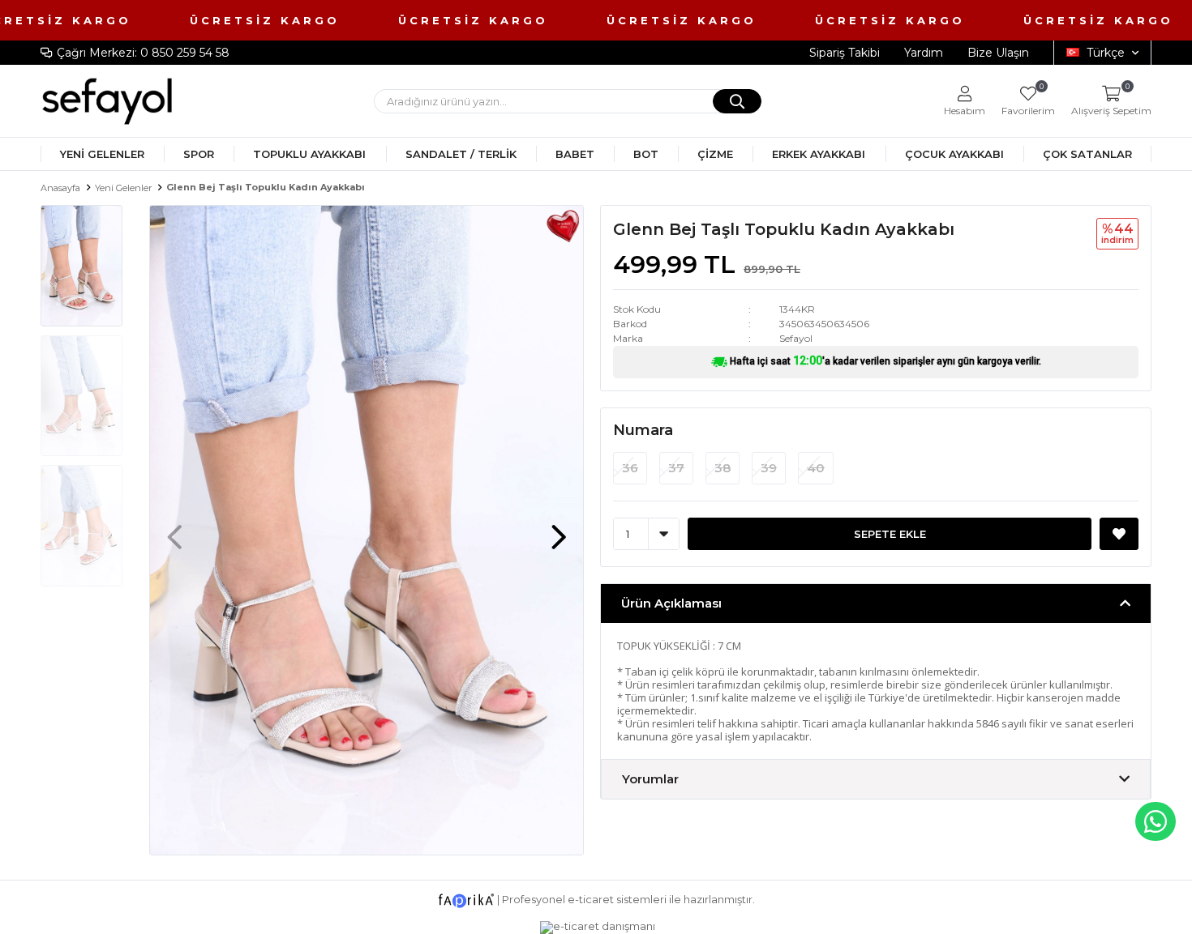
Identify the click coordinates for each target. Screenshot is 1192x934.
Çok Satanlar (1087, 153)
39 (769, 468)
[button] (558, 529)
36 (630, 468)
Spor (198, 153)
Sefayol (796, 338)
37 (676, 468)
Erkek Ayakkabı (818, 153)
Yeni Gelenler (102, 153)
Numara (643, 430)
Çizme (715, 153)
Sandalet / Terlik (461, 153)
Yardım (923, 52)
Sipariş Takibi (844, 52)
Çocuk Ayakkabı (954, 153)
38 (722, 468)
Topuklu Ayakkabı (309, 153)
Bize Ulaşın (998, 52)
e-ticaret (591, 899)
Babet (574, 153)
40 (816, 468)
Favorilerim (1028, 101)
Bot (645, 153)
